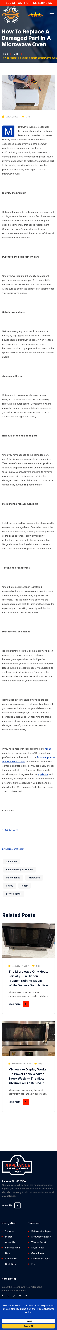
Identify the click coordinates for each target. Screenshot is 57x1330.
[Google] (21, 1296)
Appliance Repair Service (19, 869)
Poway (9, 885)
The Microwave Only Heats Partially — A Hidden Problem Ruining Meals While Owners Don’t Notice (28, 978)
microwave (34, 877)
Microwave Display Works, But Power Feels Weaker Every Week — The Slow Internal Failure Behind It (28, 1076)
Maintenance (13, 877)
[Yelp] (27, 1296)
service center (13, 893)
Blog (16, 53)
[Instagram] (9, 1296)
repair (48, 748)
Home (5, 53)
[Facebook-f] (3, 1296)
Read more (15, 1003)
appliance (43, 774)
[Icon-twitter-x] (15, 1296)
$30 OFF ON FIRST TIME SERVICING (29, 2)
